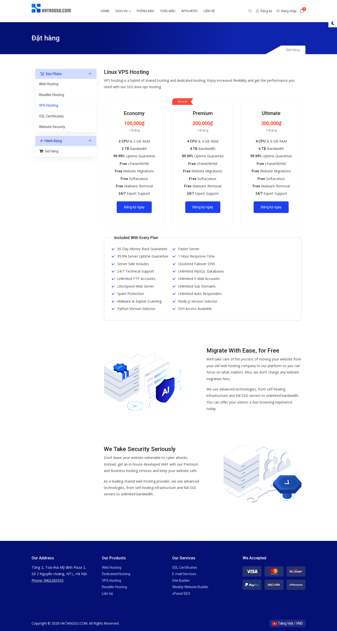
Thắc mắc (167, 11)
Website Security (52, 127)
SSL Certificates (51, 116)
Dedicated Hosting (116, 574)
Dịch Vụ (121, 11)
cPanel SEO (181, 594)
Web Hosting (48, 84)
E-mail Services (184, 574)
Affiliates (189, 11)
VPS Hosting (48, 105)
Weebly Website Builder (190, 587)
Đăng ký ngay (134, 207)
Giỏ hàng (50, 151)
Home (105, 11)
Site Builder (181, 580)
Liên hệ (209, 11)
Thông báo (145, 11)
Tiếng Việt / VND (290, 623)
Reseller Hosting (51, 95)
